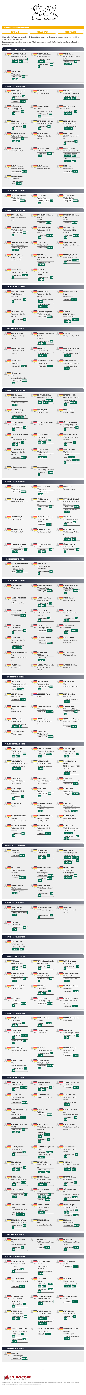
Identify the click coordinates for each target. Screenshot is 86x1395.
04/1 (69, 64)
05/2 (17, 141)
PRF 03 (49, 154)
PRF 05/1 (41, 265)
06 (17, 79)
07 (12, 277)
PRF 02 (48, 223)
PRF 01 (75, 171)
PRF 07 (67, 128)
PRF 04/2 (76, 235)
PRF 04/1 (15, 61)
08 (71, 128)
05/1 (20, 61)
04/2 (39, 237)
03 (68, 620)
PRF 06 (23, 101)
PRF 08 (19, 183)
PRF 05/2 (41, 61)
